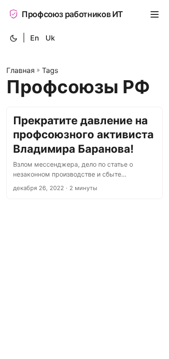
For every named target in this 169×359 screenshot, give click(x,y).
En (34, 37)
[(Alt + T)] (13, 38)
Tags (50, 70)
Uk (50, 37)
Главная (20, 70)
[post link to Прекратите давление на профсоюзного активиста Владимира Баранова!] (84, 153)
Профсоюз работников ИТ (72, 14)
